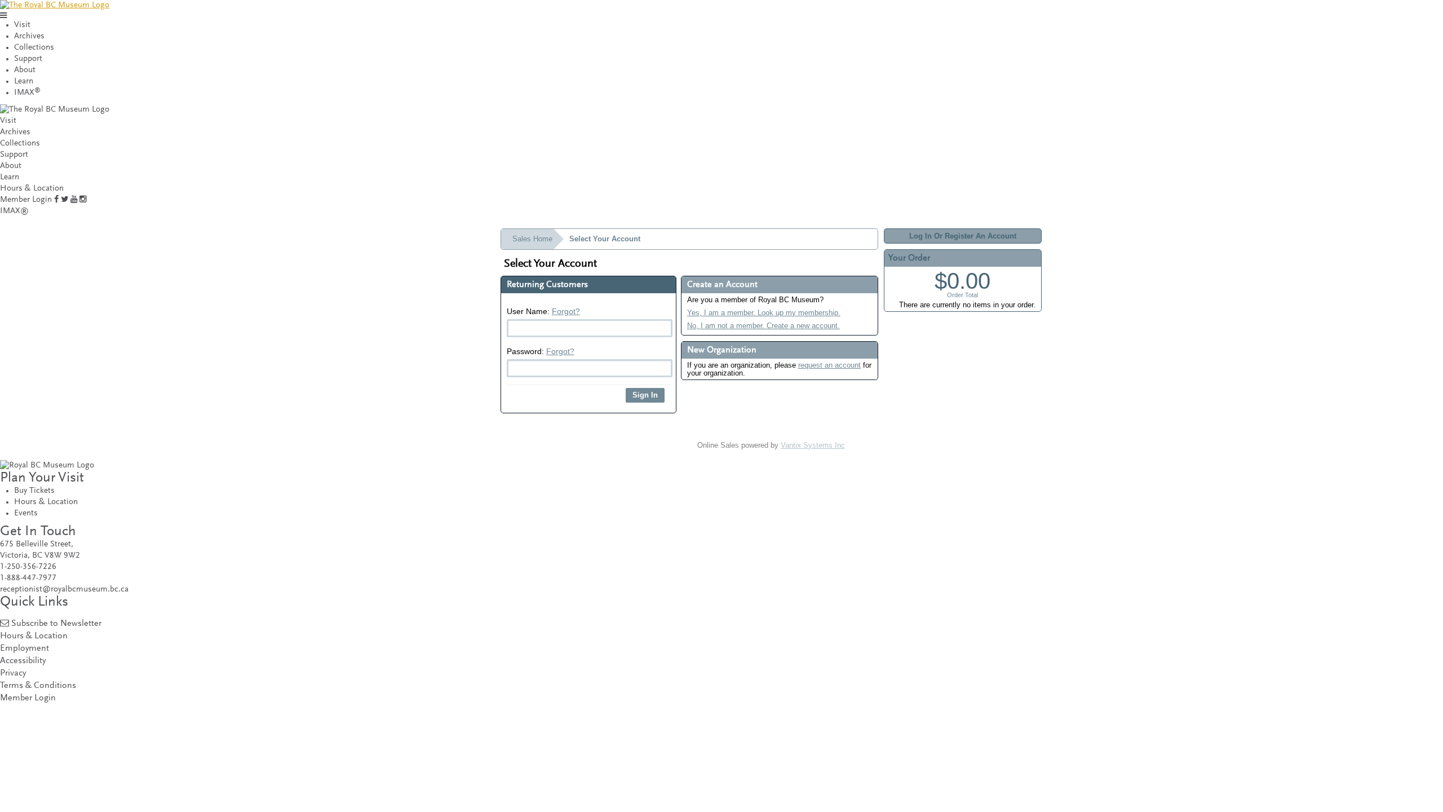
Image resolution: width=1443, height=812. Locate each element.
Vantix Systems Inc (813, 445)
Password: (540, 351)
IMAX (27, 93)
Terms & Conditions (38, 686)
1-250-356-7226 (28, 567)
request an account (829, 365)
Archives (29, 36)
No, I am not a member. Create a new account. (763, 325)
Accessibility (23, 661)
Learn (23, 81)
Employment (24, 649)
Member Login (26, 200)
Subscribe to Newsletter (56, 624)
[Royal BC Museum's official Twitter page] (64, 200)
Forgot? (566, 311)
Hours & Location (32, 188)
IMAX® (14, 211)
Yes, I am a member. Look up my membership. (763, 312)
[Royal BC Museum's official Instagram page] (82, 200)
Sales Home (532, 239)
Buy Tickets (34, 491)
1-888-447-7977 (28, 578)
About (25, 70)
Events (26, 513)
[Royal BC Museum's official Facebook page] (56, 200)
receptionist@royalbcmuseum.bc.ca (64, 589)
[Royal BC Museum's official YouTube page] (73, 200)
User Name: (543, 311)
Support (28, 59)
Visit (22, 25)
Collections (34, 47)
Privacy (13, 673)
